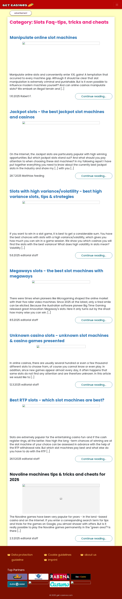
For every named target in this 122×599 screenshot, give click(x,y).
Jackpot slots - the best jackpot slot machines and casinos (57, 114)
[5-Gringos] (17, 576)
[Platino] (17, 584)
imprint (52, 560)
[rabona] (60, 576)
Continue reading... (93, 96)
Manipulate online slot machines (43, 37)
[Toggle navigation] (117, 4)
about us (90, 555)
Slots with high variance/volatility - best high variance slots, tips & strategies (56, 193)
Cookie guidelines (59, 555)
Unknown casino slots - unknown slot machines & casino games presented (59, 338)
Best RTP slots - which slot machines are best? (57, 400)
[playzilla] (81, 584)
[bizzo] (39, 584)
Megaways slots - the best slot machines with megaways (56, 273)
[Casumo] (60, 584)
